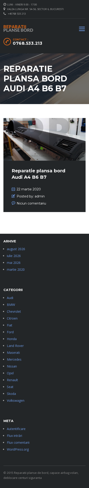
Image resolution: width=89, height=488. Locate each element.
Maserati (13, 352)
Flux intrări (14, 435)
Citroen (12, 318)
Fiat (9, 325)
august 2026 (16, 249)
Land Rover (15, 346)
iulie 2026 (14, 256)
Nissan (12, 366)
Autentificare (16, 429)
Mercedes (14, 359)
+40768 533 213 (17, 13)
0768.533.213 (27, 43)
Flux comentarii (18, 442)
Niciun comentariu (31, 203)
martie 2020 (16, 269)
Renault (12, 380)
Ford (10, 332)
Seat (10, 387)
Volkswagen (15, 400)
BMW (11, 304)
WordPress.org (18, 449)
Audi (10, 298)
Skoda (11, 393)
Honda (12, 339)
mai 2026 (14, 262)
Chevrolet (14, 311)
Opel (10, 373)
